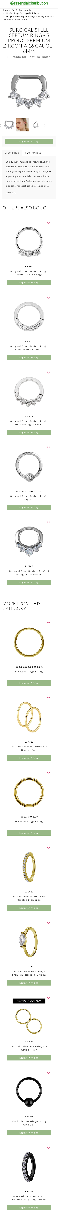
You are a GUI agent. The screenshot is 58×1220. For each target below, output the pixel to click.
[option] (29, 91)
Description (12, 153)
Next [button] (44, 124)
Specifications (33, 153)
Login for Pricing (29, 141)
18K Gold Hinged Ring (29, 821)
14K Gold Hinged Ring (29, 671)
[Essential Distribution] (29, 3)
